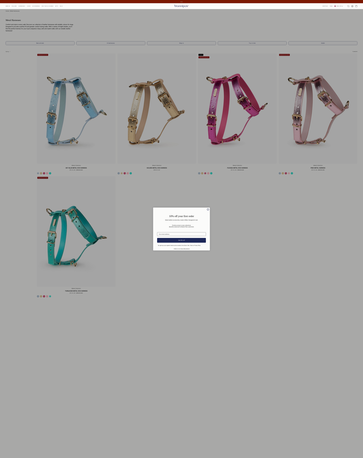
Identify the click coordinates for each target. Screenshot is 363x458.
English (339, 6)
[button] (325, 6)
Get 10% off (181, 240)
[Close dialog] (208, 209)
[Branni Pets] (181, 6)
